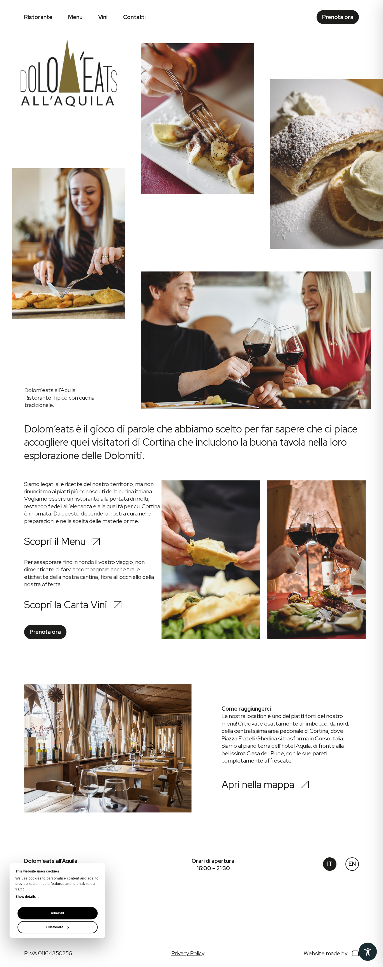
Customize (54, 927)
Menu (75, 17)
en (352, 863)
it (330, 863)
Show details (25, 897)
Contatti (134, 17)
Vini (102, 17)
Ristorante (38, 17)
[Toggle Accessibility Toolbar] (367, 951)
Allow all (57, 913)
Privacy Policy (187, 953)
